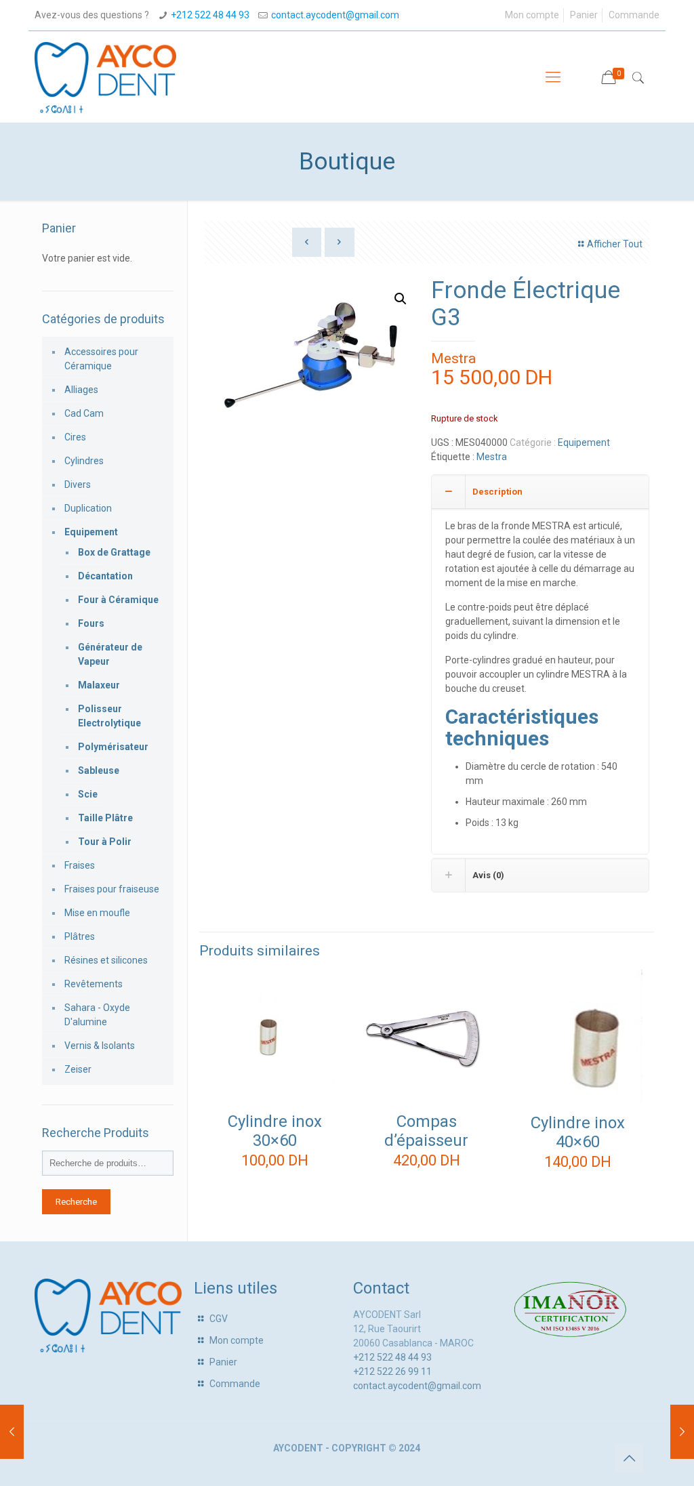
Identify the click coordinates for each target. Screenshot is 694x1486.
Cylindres (84, 460)
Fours (91, 623)
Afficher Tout (614, 244)
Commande (634, 14)
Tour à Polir (104, 841)
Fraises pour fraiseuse (111, 889)
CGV (218, 1318)
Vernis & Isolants (99, 1045)
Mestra (453, 358)
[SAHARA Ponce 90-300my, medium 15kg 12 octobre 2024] (12, 1432)
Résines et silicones (106, 960)
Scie (88, 794)
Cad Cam (84, 413)
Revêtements (93, 983)
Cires (75, 437)
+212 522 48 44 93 (210, 14)
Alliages (81, 389)
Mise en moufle (97, 912)
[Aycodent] (105, 77)
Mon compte (532, 14)
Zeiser (77, 1069)
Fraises (79, 865)
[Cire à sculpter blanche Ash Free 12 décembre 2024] (682, 1432)
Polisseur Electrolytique (109, 715)
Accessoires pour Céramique (101, 358)
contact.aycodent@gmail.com (335, 14)
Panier (584, 14)
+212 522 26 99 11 (392, 1371)
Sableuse (98, 770)
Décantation (105, 576)
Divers (77, 484)
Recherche (76, 1202)
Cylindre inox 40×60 (578, 1132)
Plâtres (79, 936)
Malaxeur (99, 685)
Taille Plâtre (105, 817)
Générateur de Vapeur (110, 654)
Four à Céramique (118, 599)
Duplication (88, 508)
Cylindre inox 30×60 (275, 1131)
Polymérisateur (113, 746)
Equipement (584, 442)
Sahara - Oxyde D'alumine (97, 1014)
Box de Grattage (114, 552)
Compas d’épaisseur (426, 1131)
